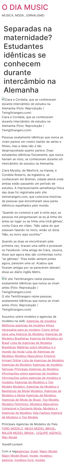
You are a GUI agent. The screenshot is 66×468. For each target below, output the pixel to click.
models (40, 460)
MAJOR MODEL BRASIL (18, 433)
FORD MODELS (12, 428)
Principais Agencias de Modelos (36, 369)
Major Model (48, 451)
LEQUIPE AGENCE (48, 433)
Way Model (9, 437)
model (33, 455)
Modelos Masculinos (29, 356)
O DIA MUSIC (25, 7)
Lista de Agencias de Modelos (43, 360)
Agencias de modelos (41, 321)
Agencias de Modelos (17, 364)
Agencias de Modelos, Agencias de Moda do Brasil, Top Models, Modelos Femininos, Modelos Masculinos (30, 399)
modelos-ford (23, 460)
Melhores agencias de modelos (23, 325)
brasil (34, 451)
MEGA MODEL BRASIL (40, 428)
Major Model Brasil (15, 455)
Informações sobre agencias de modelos (30, 373)
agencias (22, 451)
